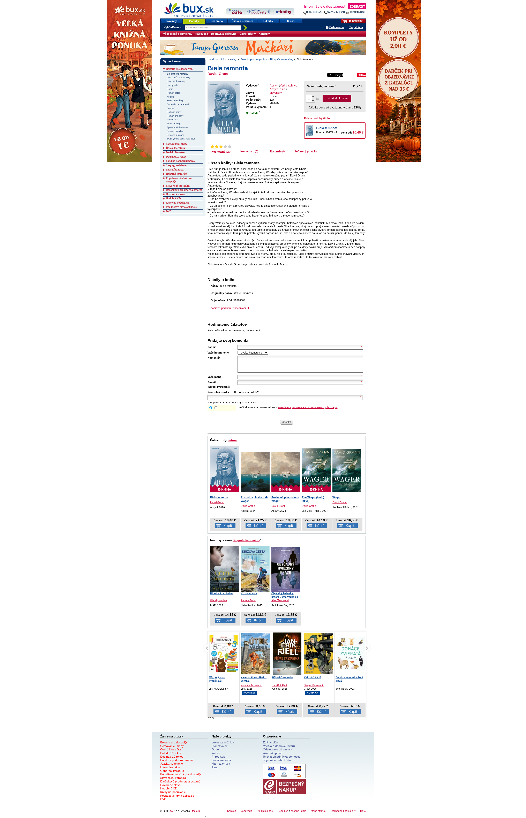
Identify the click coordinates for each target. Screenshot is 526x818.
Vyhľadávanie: (173, 27)
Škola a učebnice (242, 21)
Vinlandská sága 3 (346, 677)
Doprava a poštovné (223, 33)
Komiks (170, 97)
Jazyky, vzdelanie (176, 165)
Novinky (171, 21)
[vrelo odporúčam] (229, 146)
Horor (170, 89)
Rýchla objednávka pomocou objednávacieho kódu (282, 758)
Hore (363, 811)
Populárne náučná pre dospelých (181, 774)
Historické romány (176, 81)
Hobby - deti (173, 85)
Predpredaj (217, 21)
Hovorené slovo (175, 194)
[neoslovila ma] (217, 146)
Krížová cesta (249, 593)
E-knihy (268, 21)
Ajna (214, 767)
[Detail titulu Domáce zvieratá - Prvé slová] (318, 654)
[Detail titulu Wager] (346, 470)
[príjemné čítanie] (225, 146)
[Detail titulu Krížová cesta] (255, 569)
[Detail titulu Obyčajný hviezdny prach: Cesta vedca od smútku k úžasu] (285, 569)
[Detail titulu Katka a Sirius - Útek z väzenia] (223, 654)
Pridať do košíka (337, 98)
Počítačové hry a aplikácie (181, 207)
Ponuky (194, 21)
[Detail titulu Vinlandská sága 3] (350, 654)
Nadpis (212, 347)
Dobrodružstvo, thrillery (178, 77)
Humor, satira (173, 93)
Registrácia (356, 27)
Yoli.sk (216, 753)
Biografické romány (281, 59)
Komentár (214, 357)
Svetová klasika (175, 131)
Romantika (172, 119)
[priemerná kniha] (221, 146)
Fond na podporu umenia (180, 161)
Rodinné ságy (174, 112)
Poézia (170, 108)
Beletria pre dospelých (253, 59)
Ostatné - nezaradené (178, 104)
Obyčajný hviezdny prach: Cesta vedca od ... (284, 597)
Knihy (233, 59)
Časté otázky (248, 33)
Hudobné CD (173, 198)
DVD (168, 211)
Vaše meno (214, 376)
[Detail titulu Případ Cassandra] (255, 654)
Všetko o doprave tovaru (279, 746)
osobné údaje (298, 811)
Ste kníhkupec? (265, 811)
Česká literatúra (175, 148)
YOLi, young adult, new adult (181, 138)
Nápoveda (201, 33)
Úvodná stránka (217, 59)
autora (232, 440)
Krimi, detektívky (175, 100)
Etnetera (195, 811)
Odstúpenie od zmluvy (277, 749)
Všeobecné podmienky (177, 33)
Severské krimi (221, 760)
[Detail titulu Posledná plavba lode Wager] (255, 472)
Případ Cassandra (251, 677)
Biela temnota (327, 128)
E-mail (212, 382)
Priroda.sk (218, 756)
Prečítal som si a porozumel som (287, 407)
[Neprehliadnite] (334, 9)
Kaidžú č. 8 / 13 (281, 677)
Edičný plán (270, 742)
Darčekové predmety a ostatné (184, 190)
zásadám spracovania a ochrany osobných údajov (307, 407)
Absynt (274, 85)
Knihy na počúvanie (177, 202)
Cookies (283, 811)
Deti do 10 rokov (175, 152)
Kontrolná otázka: (219, 392)
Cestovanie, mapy (176, 143)
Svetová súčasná (175, 135)
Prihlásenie (336, 27)
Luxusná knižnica (223, 742)
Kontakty (264, 33)
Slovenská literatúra (178, 185)
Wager (336, 497)
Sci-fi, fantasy (173, 123)
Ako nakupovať (273, 753)
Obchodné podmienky (343, 811)
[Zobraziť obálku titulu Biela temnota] (224, 107)
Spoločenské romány (177, 127)
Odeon (216, 749)
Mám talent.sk (221, 763)
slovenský (276, 92)
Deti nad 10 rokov (176, 156)
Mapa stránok (318, 811)
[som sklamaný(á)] (212, 146)
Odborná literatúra (176, 174)
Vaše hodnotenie (218, 352)
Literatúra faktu (175, 169)
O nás (290, 21)
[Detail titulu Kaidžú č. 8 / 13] (287, 654)
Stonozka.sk (219, 746)
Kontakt (231, 811)
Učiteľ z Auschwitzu (221, 593)
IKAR (172, 811)
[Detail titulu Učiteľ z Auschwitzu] (224, 569)
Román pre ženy (175, 116)
